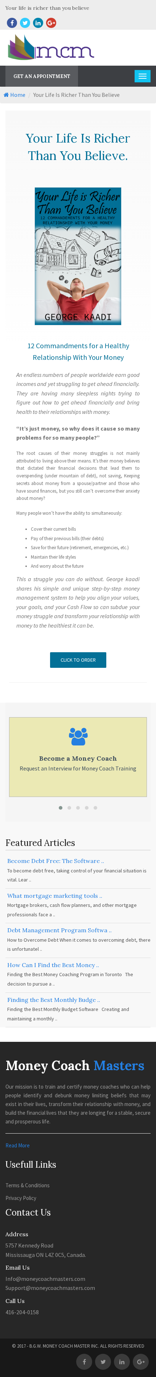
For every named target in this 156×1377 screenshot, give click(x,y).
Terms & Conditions (27, 1185)
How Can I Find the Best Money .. (53, 965)
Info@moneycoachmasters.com (45, 1278)
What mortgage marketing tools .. (54, 895)
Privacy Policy (20, 1198)
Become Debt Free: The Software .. (55, 860)
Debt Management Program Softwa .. (59, 930)
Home (17, 94)
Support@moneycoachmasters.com (50, 1287)
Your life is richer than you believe (47, 8)
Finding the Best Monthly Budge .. (53, 999)
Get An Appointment (41, 76)
